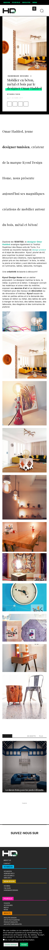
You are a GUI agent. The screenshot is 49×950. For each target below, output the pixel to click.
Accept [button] (24, 944)
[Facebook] (9, 104)
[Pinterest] (20, 104)
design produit (39, 249)
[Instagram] (11, 840)
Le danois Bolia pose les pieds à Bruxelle (25, 790)
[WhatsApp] (26, 104)
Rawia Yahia (15, 94)
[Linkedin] (18, 840)
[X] (15, 104)
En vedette (31, 736)
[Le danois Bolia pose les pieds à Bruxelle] (24, 766)
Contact (7, 863)
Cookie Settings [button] (11, 944)
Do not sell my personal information (19, 940)
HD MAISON (8, 867)
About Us (7, 860)
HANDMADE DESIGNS (18, 76)
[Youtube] (37, 840)
